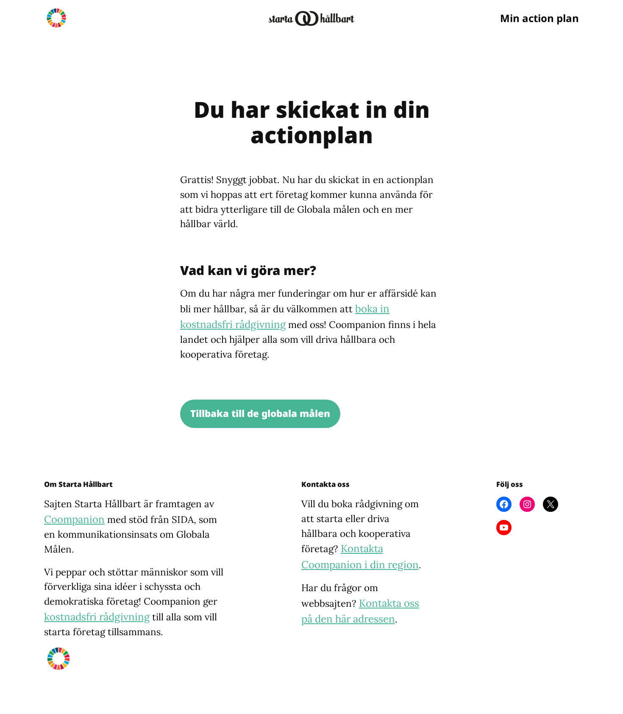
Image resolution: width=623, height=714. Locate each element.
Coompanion (74, 519)
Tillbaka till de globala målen (260, 413)
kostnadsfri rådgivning (97, 616)
